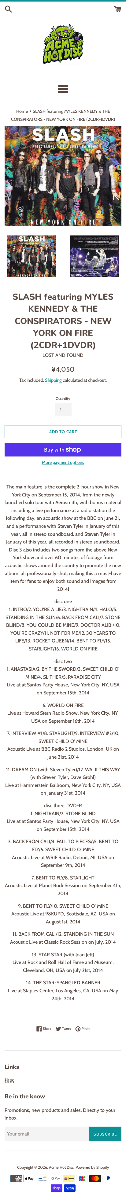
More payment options (63, 462)
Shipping (53, 380)
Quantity (63, 398)
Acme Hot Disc (61, 1167)
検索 (9, 1081)
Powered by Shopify (92, 1167)
